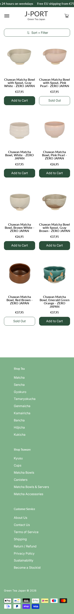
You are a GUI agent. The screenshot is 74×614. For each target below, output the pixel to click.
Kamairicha (22, 413)
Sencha (19, 385)
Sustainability (23, 560)
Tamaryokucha (25, 399)
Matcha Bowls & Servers (31, 487)
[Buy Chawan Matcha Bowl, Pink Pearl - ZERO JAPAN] (54, 129)
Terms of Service (26, 532)
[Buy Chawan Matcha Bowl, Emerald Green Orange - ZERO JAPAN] (54, 273)
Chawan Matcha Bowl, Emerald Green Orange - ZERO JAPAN (54, 301)
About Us (20, 518)
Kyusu (18, 458)
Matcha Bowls (24, 472)
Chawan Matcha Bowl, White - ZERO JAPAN (19, 155)
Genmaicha (22, 406)
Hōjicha (19, 427)
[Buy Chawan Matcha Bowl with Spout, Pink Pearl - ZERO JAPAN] (54, 56)
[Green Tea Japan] (36, 16)
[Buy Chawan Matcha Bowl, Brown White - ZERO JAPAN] (19, 201)
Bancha (19, 420)
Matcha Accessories (28, 494)
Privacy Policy (24, 553)
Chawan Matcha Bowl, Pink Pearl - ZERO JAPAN (54, 155)
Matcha (19, 377)
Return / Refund (25, 546)
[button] (66, 16)
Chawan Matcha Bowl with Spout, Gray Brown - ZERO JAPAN (54, 227)
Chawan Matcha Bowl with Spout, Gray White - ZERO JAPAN (19, 83)
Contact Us (22, 525)
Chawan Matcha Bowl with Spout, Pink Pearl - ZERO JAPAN (54, 83)
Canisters (20, 480)
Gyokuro (20, 392)
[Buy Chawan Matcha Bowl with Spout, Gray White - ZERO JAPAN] (19, 56)
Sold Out (54, 100)
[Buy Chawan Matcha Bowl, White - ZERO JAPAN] (19, 129)
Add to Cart (19, 100)
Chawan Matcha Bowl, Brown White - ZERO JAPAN (19, 227)
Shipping (20, 539)
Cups (17, 465)
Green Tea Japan (15, 590)
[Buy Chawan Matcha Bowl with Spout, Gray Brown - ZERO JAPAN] (54, 201)
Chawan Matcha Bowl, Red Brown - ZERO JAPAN (20, 300)
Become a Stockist (27, 567)
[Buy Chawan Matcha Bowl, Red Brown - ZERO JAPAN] (19, 273)
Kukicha (19, 434)
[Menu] (6, 16)
